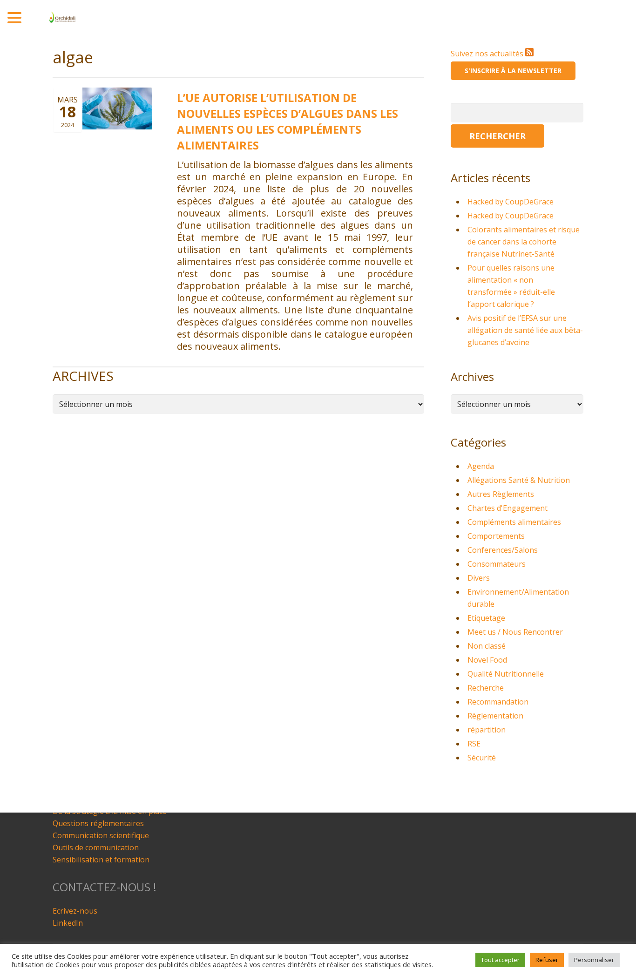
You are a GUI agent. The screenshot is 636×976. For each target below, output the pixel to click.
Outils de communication (96, 847)
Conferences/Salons (502, 550)
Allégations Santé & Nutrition (518, 480)
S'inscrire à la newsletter (513, 70)
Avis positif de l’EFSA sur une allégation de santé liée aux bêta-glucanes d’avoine (525, 330)
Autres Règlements (500, 494)
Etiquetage (486, 618)
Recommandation (497, 702)
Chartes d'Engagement (507, 508)
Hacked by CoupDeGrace (510, 202)
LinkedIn (68, 923)
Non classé (486, 646)
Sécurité (481, 757)
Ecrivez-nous (75, 911)
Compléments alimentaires (514, 522)
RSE (473, 744)
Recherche (485, 688)
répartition (486, 730)
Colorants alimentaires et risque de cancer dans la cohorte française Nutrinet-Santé (523, 241)
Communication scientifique (101, 835)
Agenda (480, 466)
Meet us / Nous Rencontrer (515, 632)
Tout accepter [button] (500, 960)
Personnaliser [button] (594, 960)
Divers (478, 578)
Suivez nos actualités (488, 53)
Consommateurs (496, 564)
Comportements (496, 536)
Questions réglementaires (98, 823)
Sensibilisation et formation (101, 859)
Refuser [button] (546, 960)
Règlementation (495, 716)
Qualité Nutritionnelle (505, 674)
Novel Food (487, 660)
